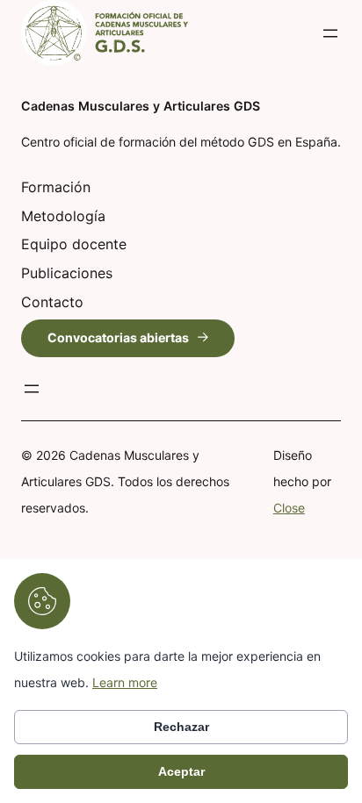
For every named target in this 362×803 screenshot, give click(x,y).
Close (289, 507)
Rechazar (181, 727)
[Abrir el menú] (330, 33)
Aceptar (181, 771)
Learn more (124, 682)
